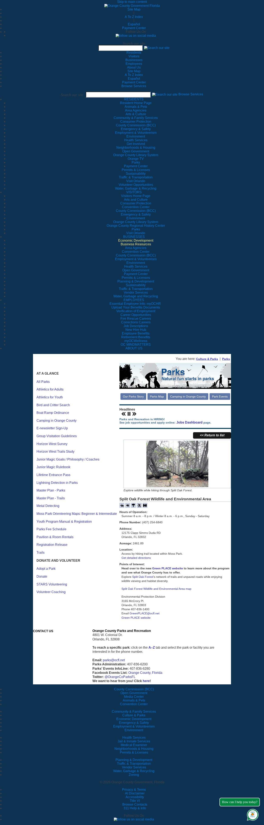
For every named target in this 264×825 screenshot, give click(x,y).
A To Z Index (134, 17)
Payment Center (134, 28)
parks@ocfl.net (114, 660)
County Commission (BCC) (134, 689)
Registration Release (52, 544)
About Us (134, 67)
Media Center (134, 696)
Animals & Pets (134, 700)
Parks (226, 359)
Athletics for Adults (50, 389)
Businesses (134, 60)
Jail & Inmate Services (134, 741)
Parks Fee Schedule (51, 529)
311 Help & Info (135, 808)
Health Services (134, 737)
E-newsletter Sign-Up (52, 428)
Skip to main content (132, 2)
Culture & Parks (207, 359)
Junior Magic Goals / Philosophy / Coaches (68, 459)
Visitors (133, 56)
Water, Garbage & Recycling (133, 771)
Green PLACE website (167, 568)
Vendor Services (134, 767)
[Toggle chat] (252, 814)
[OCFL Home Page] (132, 5)
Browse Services (133, 86)
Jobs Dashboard (189, 422)
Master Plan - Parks (51, 490)
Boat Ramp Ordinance (53, 412)
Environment (134, 730)
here (146, 681)
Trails (41, 552)
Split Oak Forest (142, 576)
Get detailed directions (136, 557)
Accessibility (135, 797)
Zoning (134, 774)
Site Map (133, 9)
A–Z (151, 647)
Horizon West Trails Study (55, 451)
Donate (42, 576)
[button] (157, 48)
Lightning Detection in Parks (57, 482)
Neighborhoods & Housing (133, 748)
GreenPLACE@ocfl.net (144, 613)
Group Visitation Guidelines (57, 436)
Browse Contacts (134, 804)
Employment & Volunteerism (134, 726)
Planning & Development (134, 760)
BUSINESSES (134, 237)
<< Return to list (212, 435)
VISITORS (134, 192)
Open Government (133, 693)
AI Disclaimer (135, 793)
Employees (134, 63)
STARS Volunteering (52, 584)
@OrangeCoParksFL (120, 677)
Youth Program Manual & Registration (64, 521)
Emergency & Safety (134, 722)
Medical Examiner (134, 745)
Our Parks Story (133, 396)
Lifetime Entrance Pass (53, 475)
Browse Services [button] (190, 94)
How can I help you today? (239, 802)
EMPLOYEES (134, 300)
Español (134, 24)
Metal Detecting (48, 506)
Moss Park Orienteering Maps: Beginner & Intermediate (77, 513)
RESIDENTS (134, 99)
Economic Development (133, 719)
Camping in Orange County (57, 420)
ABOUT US (134, 348)
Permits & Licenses (134, 752)
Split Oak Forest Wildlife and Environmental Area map (156, 588)
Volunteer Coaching (51, 592)
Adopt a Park (46, 568)
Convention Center (134, 704)
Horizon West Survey (52, 444)
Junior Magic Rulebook (53, 467)
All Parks (43, 381)
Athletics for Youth (50, 397)
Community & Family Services (136, 118)
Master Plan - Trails (51, 498)
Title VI (135, 800)
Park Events (220, 396)
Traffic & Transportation (134, 763)
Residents (133, 52)
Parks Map (157, 396)
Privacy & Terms (134, 789)
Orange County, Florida (145, 672)
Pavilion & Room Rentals (55, 537)
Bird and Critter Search (53, 405)
